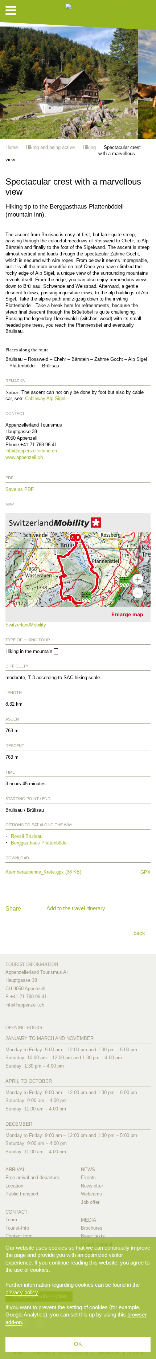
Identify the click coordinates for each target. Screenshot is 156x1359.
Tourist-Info (17, 1228)
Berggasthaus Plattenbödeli (40, 843)
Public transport (21, 1194)
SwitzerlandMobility (25, 625)
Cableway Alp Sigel (45, 398)
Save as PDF (19, 489)
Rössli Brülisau (26, 836)
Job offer (90, 1202)
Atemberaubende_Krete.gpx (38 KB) (68, 872)
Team (11, 1219)
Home (11, 147)
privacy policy (21, 1292)
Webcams (91, 1194)
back (139, 933)
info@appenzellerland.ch (31, 450)
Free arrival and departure (32, 1177)
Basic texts (93, 1236)
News (88, 1169)
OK (78, 1344)
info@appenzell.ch (24, 1005)
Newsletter (92, 1186)
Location (14, 1186)
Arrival (15, 1169)
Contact (16, 1212)
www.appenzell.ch (24, 457)
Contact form (19, 1236)
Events (88, 1177)
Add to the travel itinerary (75, 908)
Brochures (91, 1228)
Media (88, 1220)
